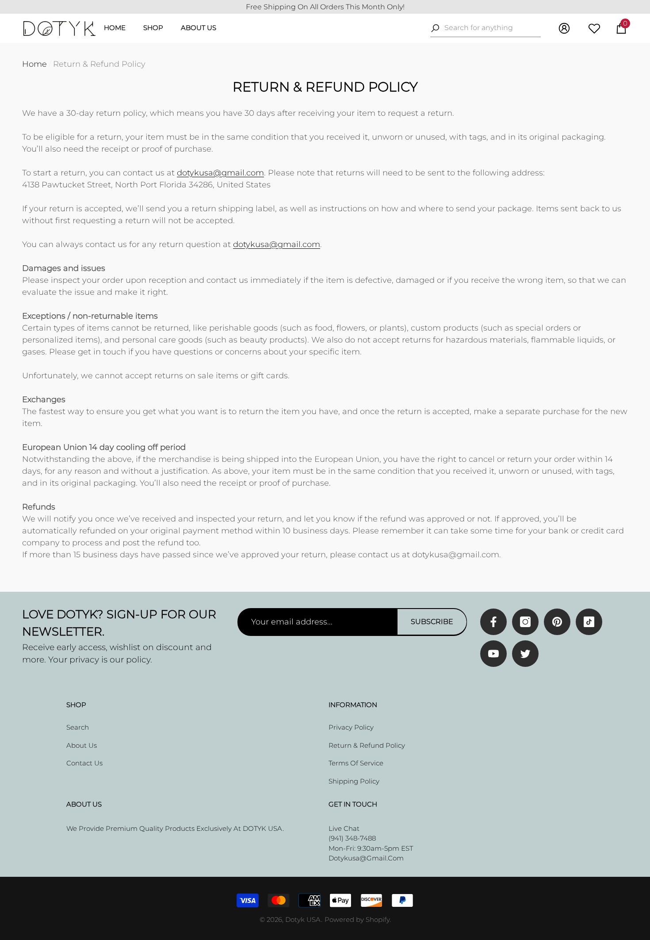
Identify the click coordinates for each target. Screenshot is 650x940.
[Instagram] (525, 622)
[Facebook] (493, 622)
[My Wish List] (594, 28)
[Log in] (564, 28)
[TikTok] (589, 622)
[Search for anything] (485, 28)
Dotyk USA (303, 919)
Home (34, 64)
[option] (325, 7)
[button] (621, 28)
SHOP (153, 27)
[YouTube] (493, 653)
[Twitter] (525, 653)
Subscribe (432, 621)
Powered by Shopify (357, 919)
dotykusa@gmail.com (220, 173)
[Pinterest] (557, 622)
